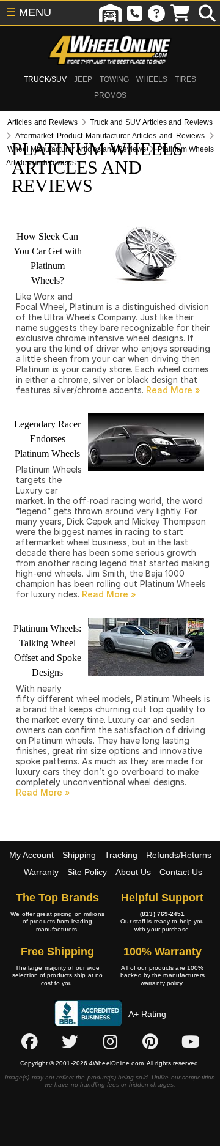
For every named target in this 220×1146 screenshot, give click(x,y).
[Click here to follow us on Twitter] (69, 1041)
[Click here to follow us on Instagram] (110, 1041)
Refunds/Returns (178, 855)
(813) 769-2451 (162, 914)
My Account (31, 855)
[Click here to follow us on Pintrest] (150, 1041)
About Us (133, 872)
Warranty (41, 872)
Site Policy (87, 872)
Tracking (121, 855)
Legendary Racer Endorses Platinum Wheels (47, 439)
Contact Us (181, 872)
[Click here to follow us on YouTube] (190, 1041)
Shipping (79, 855)
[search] (207, 13)
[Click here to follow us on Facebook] (29, 1041)
